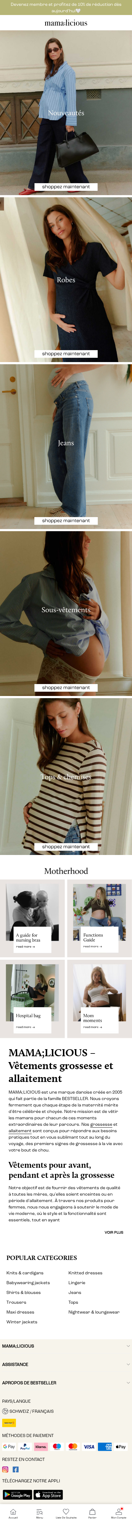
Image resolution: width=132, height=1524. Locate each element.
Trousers (16, 1302)
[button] (66, 1411)
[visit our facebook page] (16, 1471)
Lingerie (76, 1282)
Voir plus (114, 1232)
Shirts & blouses (23, 1292)
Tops (73, 1302)
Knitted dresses (85, 1273)
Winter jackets (21, 1322)
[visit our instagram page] (5, 1471)
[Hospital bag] (32, 1002)
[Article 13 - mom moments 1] (99, 1002)
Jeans (74, 1292)
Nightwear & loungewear (94, 1312)
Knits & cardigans (25, 1273)
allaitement (20, 1130)
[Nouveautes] (66, 112)
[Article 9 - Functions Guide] (99, 918)
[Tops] (66, 776)
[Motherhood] (66, 867)
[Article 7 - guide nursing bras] (32, 918)
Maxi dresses (20, 1312)
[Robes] (66, 279)
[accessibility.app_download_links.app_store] (48, 1500)
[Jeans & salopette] (66, 446)
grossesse (101, 1124)
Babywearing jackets (28, 1282)
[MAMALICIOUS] (66, 25)
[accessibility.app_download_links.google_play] (17, 1500)
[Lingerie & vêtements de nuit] (66, 613)
